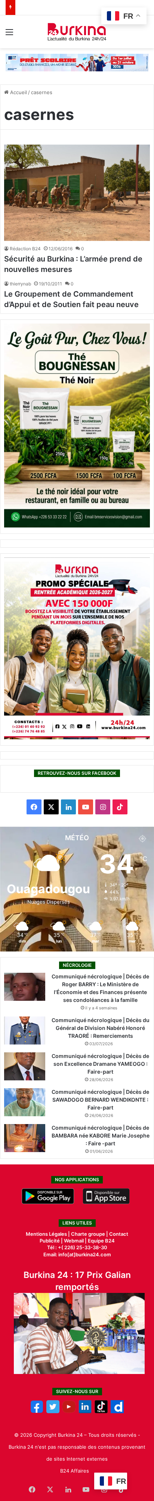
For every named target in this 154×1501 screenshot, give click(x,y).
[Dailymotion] (117, 1411)
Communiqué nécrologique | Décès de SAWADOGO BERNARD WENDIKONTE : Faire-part (100, 1100)
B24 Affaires (74, 1471)
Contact (118, 1234)
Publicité (50, 1241)
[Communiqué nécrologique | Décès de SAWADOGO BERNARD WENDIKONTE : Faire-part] (24, 1102)
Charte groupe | (90, 1234)
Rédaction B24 (25, 248)
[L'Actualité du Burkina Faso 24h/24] (77, 32)
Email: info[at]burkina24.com (77, 1254)
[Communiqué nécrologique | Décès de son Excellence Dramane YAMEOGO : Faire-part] (24, 1066)
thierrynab (20, 284)
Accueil (18, 92)
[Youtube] (69, 1411)
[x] (52, 1411)
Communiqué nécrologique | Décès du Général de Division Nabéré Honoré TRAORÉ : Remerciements (101, 1028)
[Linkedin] (85, 1411)
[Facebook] (36, 1411)
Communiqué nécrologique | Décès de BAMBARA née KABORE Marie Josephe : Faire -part (101, 1135)
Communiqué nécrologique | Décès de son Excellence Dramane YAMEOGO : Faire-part (100, 1064)
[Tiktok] (101, 1411)
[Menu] (9, 34)
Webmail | (75, 1241)
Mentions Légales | (48, 1234)
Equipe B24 (101, 1241)
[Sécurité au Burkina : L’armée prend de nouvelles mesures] (77, 193)
